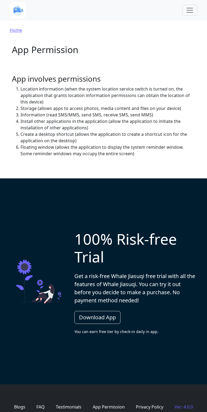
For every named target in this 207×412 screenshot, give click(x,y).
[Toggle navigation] (189, 10)
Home (16, 30)
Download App (97, 317)
